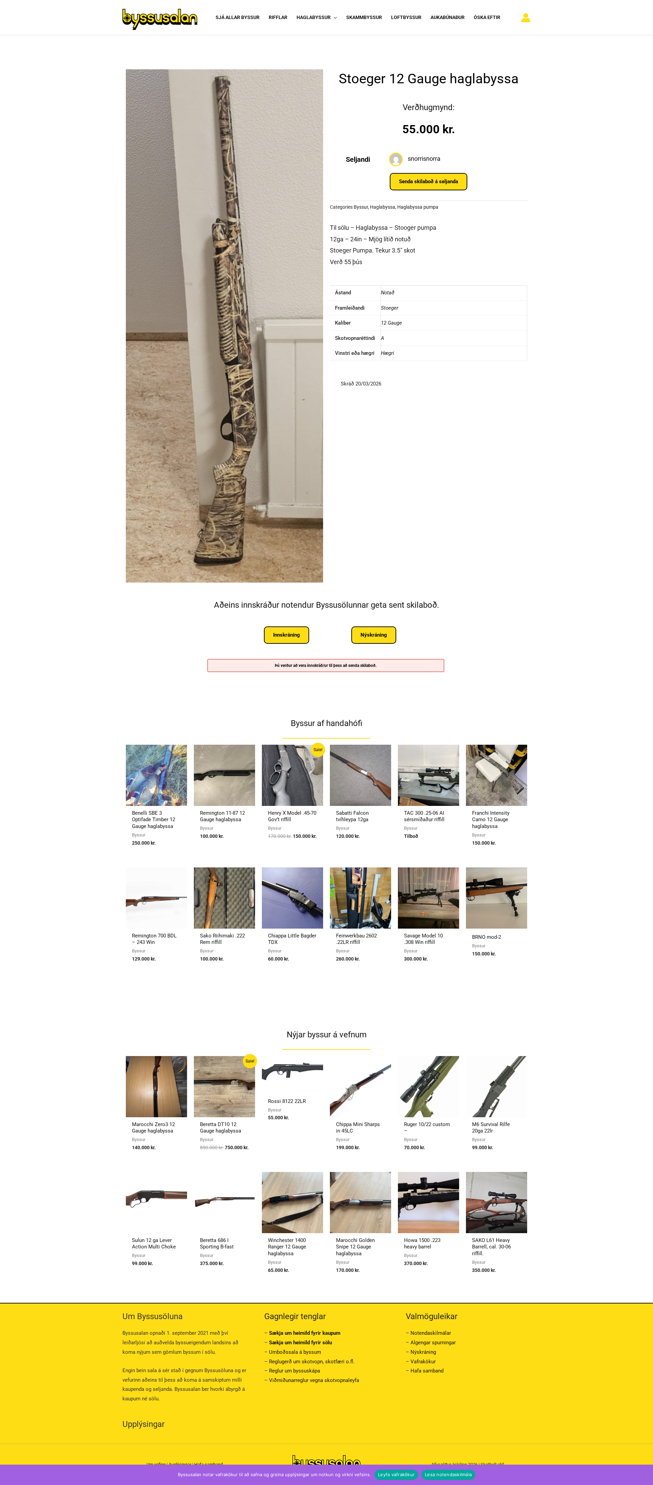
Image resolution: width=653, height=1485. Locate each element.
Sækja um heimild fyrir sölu (300, 1343)
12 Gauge (391, 323)
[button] (334, 17)
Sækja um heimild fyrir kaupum (304, 1333)
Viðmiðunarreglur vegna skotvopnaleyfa (314, 1380)
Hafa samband (427, 1371)
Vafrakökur (423, 1362)
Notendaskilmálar (431, 1333)
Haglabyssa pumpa (417, 207)
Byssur (361, 207)
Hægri (387, 353)
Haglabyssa (382, 207)
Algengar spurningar (433, 1343)
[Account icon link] (526, 17)
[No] (644, 1474)
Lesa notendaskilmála (448, 1474)
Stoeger (389, 308)
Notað (388, 293)
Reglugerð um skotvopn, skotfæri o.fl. (312, 1362)
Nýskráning (423, 1352)
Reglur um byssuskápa (294, 1371)
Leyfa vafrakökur (396, 1474)
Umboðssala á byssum (295, 1352)
